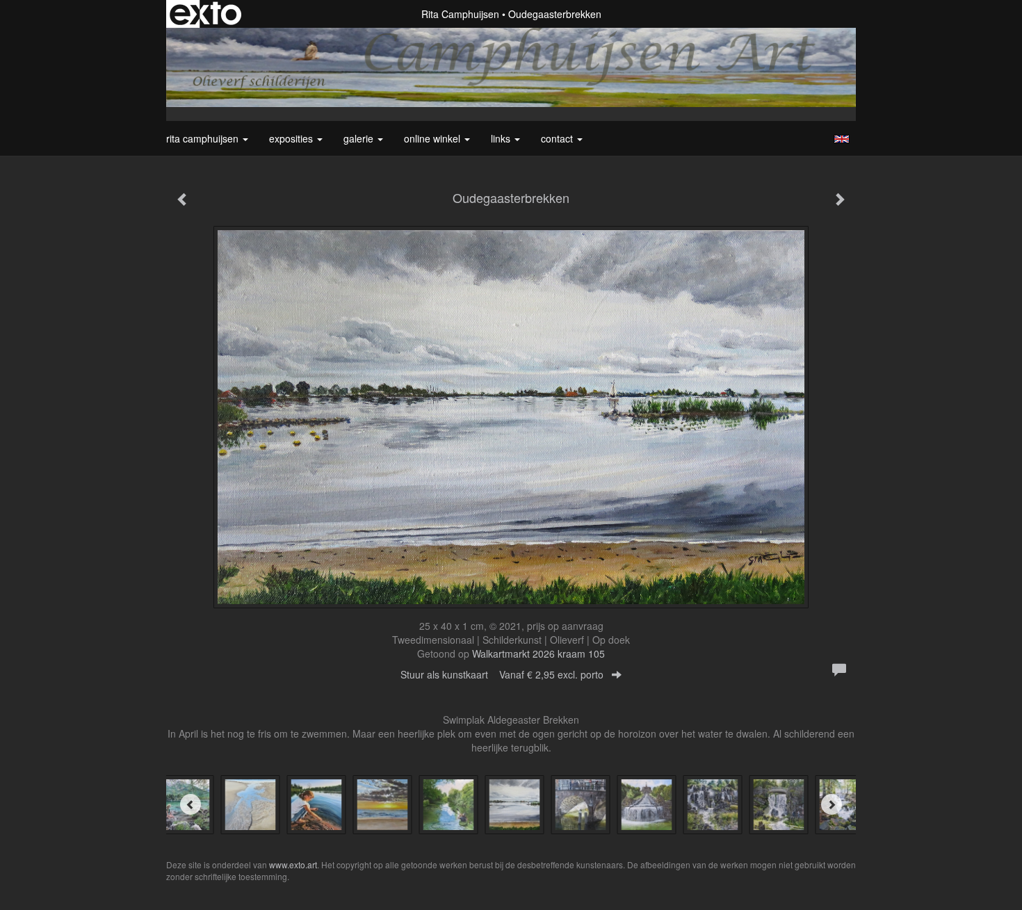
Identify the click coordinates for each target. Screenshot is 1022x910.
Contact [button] (558, 138)
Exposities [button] (292, 138)
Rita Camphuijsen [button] (203, 138)
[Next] (831, 804)
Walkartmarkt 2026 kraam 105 (538, 653)
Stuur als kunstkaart (501, 674)
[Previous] (190, 804)
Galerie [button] (359, 138)
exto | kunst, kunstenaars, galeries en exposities (205, 14)
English (842, 139)
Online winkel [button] (433, 138)
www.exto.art (293, 864)
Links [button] (502, 138)
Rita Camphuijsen (460, 14)
